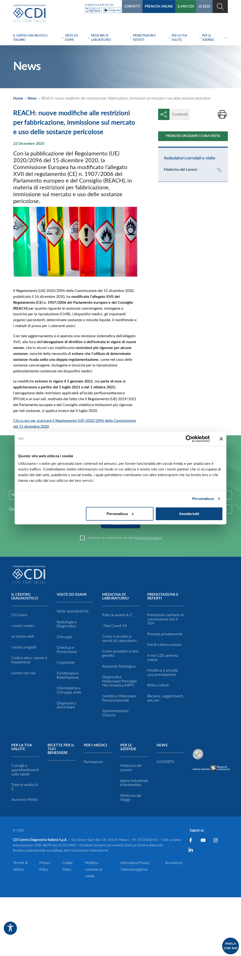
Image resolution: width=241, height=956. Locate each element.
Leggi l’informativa (148, 538)
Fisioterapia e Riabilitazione (68, 675)
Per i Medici (95, 745)
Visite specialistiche (72, 611)
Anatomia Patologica (119, 666)
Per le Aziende (128, 747)
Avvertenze (174, 863)
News (32, 98)
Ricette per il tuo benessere (61, 749)
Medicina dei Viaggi (130, 798)
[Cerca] (220, 6)
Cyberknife (66, 663)
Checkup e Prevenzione (67, 650)
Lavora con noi (23, 673)
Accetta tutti (189, 513)
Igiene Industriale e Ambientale (134, 783)
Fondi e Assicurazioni (164, 645)
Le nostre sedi (22, 636)
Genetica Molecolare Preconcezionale (119, 698)
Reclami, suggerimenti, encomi (165, 698)
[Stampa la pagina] (222, 114)
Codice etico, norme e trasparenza (29, 660)
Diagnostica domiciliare (66, 705)
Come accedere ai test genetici (120, 653)
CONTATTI (132, 6)
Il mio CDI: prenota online (162, 658)
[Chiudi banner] (221, 439)
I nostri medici (22, 626)
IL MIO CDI (186, 6)
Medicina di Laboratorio (115, 596)
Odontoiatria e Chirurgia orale (69, 690)
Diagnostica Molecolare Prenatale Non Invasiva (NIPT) (119, 681)
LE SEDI (204, 6)
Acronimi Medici (24, 800)
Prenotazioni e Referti (162, 596)
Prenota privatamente (164, 634)
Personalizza (203, 499)
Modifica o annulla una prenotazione (162, 673)
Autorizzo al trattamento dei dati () (124, 538)
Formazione (93, 762)
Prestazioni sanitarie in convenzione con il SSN (165, 619)
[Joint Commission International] (198, 754)
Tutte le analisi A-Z (117, 615)
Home (18, 98)
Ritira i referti (158, 685)
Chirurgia (64, 637)
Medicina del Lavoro (130, 768)
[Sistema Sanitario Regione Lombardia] (211, 768)
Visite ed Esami (72, 594)
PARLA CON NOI (230, 946)
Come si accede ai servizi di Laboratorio (119, 639)
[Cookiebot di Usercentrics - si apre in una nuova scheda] (189, 438)
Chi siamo (19, 615)
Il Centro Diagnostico (24, 596)
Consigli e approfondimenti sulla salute (25, 770)
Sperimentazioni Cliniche (115, 713)
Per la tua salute (21, 747)
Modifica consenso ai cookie (93, 869)
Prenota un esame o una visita (193, 136)
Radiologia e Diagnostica (67, 624)
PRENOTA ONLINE (159, 6)
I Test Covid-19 (114, 626)
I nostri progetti (23, 647)
